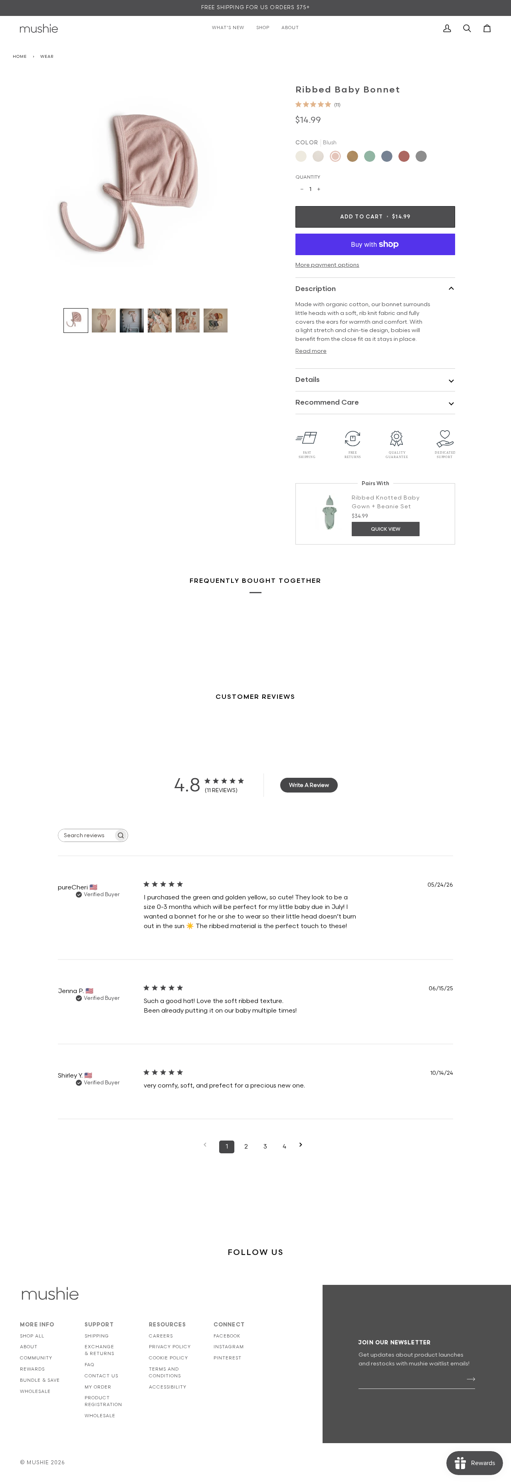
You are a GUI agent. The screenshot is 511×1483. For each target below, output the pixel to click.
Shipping (97, 1336)
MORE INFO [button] (37, 1325)
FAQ (89, 1364)
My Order (98, 1387)
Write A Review (309, 785)
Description (315, 289)
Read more (311, 351)
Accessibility (167, 1387)
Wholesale (35, 1391)
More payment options (327, 265)
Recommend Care (327, 402)
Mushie (38, 1462)
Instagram (229, 1346)
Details (307, 380)
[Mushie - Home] (39, 28)
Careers (161, 1336)
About (29, 1346)
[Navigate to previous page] (207, 1145)
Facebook (227, 1336)
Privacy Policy (170, 1346)
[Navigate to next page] (303, 1145)
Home (20, 56)
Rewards (32, 1369)
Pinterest (228, 1358)
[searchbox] (85, 835)
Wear (46, 56)
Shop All (32, 1336)
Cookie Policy (168, 1358)
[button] (75, 320)
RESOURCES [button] (167, 1325)
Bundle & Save (40, 1380)
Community (36, 1358)
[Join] (468, 1379)
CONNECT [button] (229, 1325)
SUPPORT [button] (99, 1325)
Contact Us (101, 1376)
